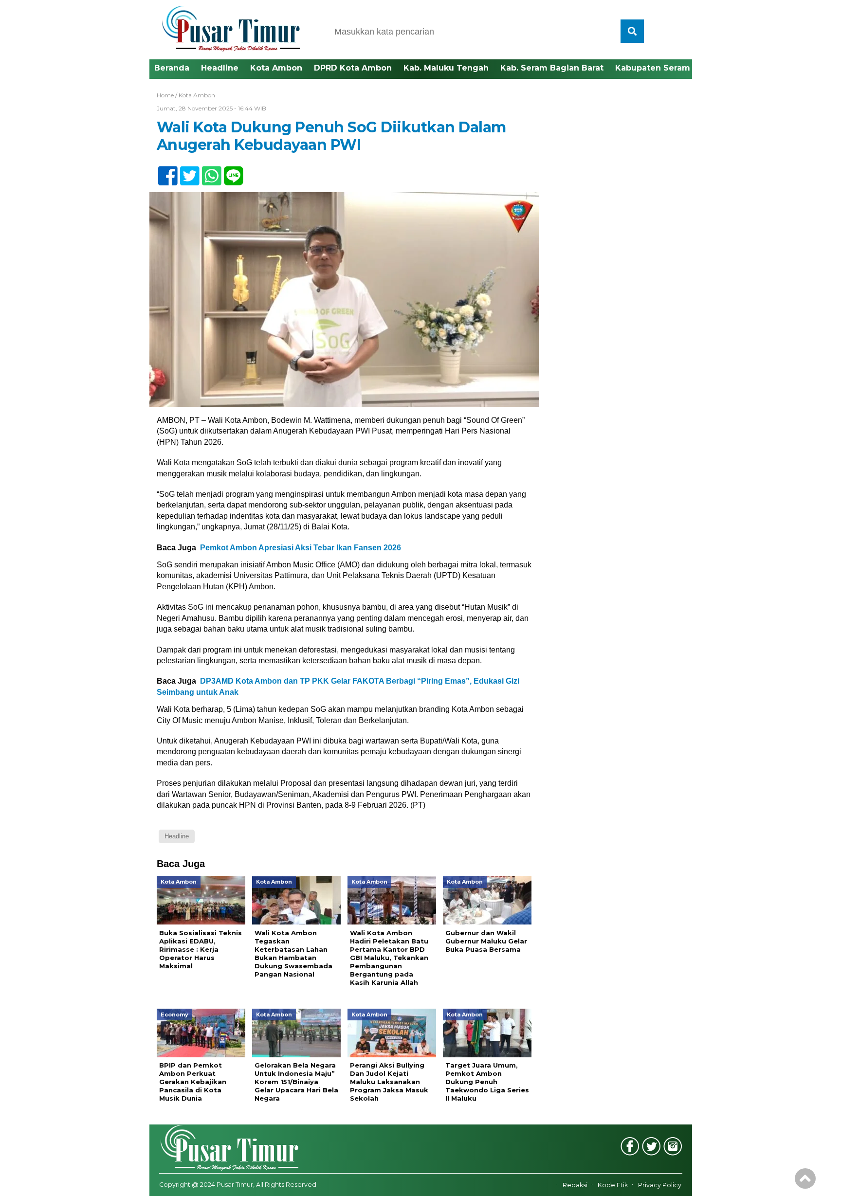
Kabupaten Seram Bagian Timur (682, 67)
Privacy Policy (659, 1185)
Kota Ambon (276, 67)
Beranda (171, 67)
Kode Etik (613, 1185)
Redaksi (575, 1185)
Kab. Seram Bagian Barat (551, 67)
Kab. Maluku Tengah (446, 67)
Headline (219, 67)
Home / (168, 95)
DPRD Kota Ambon (353, 67)
